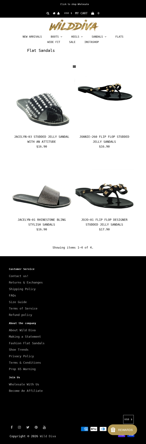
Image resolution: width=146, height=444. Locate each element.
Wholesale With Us (24, 384)
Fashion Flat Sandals (27, 343)
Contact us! (18, 276)
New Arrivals (32, 36)
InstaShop (91, 42)
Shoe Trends (18, 349)
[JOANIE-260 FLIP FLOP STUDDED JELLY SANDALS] (104, 91)
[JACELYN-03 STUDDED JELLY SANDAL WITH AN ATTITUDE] (42, 103)
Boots (55, 36)
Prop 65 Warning (22, 369)
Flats (119, 36)
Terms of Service (23, 308)
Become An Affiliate (26, 391)
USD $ (68, 13)
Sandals (97, 36)
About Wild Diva (22, 330)
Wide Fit (53, 42)
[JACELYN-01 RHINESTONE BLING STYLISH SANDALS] (42, 186)
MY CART (87, 13)
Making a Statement (25, 336)
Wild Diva (48, 436)
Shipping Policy (22, 289)
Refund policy (20, 315)
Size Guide (18, 302)
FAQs (12, 295)
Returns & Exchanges (26, 282)
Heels (75, 36)
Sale (72, 42)
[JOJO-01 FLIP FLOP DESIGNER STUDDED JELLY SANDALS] (104, 186)
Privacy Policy (21, 356)
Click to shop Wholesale (74, 4)
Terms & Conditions (25, 362)
